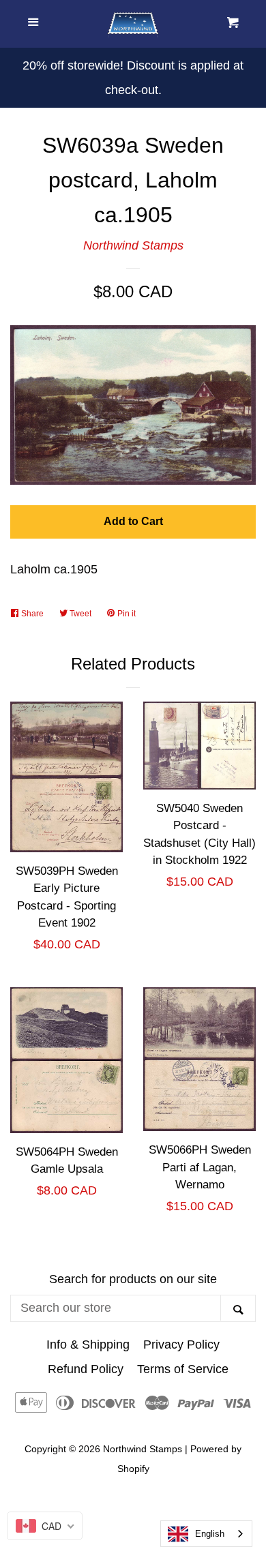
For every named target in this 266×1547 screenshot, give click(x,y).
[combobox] (206, 1533)
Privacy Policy (181, 1344)
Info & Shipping (88, 1344)
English (209, 1534)
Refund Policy (85, 1369)
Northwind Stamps (133, 245)
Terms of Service (182, 1369)
